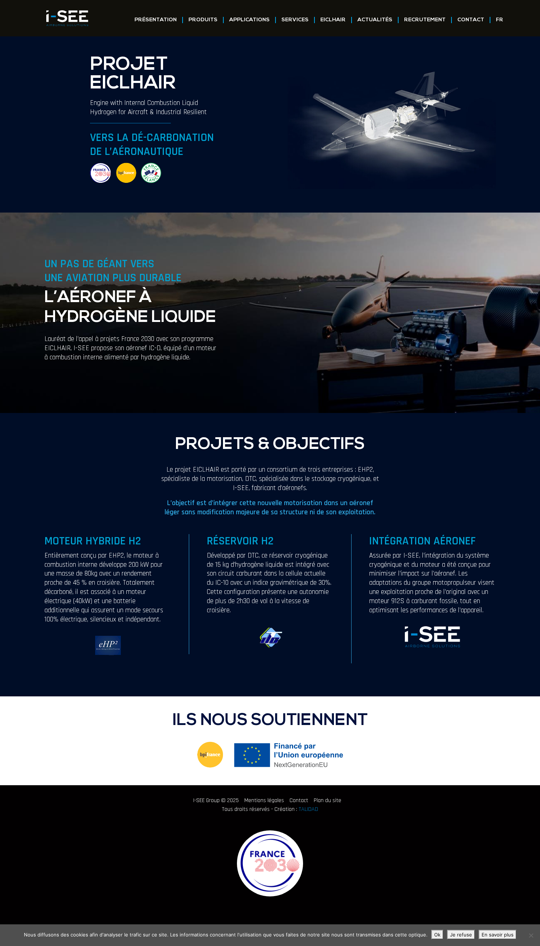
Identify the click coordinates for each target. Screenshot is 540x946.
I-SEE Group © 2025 (216, 800)
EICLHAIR (333, 20)
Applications (249, 20)
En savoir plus (498, 935)
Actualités (374, 20)
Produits (202, 20)
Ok (437, 935)
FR (499, 20)
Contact (470, 20)
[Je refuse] (530, 935)
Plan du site (327, 800)
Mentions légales (264, 800)
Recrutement (425, 20)
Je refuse (461, 935)
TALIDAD (308, 809)
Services (295, 20)
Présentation (155, 20)
